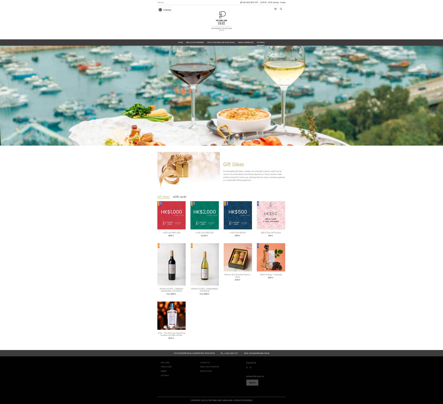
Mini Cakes (165, 362)
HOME (180, 42)
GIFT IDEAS (261, 42)
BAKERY (163, 371)
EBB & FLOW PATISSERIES (195, 42)
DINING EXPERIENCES (246, 42)
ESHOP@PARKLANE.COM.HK (259, 353)
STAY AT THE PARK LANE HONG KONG (221, 42)
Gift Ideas (165, 375)
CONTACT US (205, 362)
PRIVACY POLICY (206, 371)
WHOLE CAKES (166, 367)
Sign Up (252, 382)
